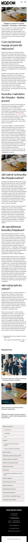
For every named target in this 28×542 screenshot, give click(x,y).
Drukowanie (6, 470)
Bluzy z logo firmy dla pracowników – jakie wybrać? (14, 340)
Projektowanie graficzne (9, 492)
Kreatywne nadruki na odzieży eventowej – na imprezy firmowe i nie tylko (13, 379)
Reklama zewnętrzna (8, 466)
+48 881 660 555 (16, 521)
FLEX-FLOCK (8, 430)
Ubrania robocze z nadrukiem (10, 459)
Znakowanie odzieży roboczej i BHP (12, 455)
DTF (6, 436)
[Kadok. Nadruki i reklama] (8, 5)
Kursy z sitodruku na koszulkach (12, 448)
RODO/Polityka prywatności (14, 531)
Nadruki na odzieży (7, 426)
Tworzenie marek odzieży (9, 499)
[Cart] (21, 2)
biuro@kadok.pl (15, 525)
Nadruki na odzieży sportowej (10, 462)
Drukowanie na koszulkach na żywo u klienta (13, 474)
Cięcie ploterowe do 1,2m (9, 482)
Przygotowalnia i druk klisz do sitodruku (11, 444)
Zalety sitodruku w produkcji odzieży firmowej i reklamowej (12, 408)
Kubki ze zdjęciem (7, 478)
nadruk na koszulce (19, 114)
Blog (2, 376)
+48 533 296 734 (16, 522)
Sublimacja (7, 433)
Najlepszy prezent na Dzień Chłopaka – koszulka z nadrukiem (14, 25)
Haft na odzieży (7, 452)
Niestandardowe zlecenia (9, 489)
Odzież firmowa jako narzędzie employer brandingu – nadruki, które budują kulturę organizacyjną (13, 416)
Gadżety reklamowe (8, 485)
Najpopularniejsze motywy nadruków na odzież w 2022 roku (15, 337)
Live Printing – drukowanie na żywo (12, 496)
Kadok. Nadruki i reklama (13, 539)
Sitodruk (5, 440)
